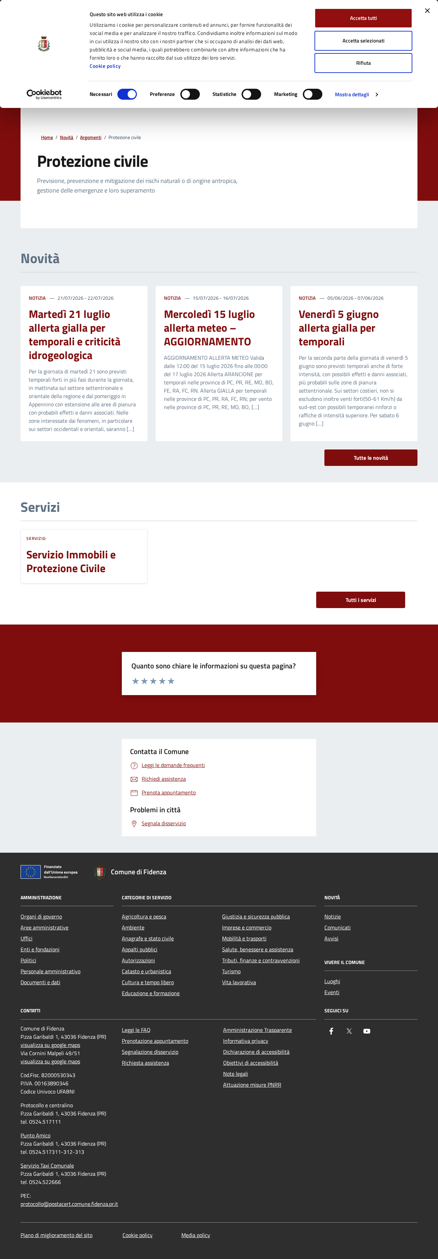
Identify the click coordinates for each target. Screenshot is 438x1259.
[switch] (190, 94)
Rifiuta (363, 63)
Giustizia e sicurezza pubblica (256, 916)
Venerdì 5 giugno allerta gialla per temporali (339, 327)
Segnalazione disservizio (150, 1052)
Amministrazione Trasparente (257, 1030)
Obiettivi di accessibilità (250, 1063)
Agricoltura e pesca (144, 916)
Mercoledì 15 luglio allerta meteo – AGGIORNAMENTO (209, 327)
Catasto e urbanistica (146, 971)
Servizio (36, 538)
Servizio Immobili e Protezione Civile (71, 561)
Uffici (27, 938)
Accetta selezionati (364, 41)
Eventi (331, 992)
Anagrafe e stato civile (148, 938)
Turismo (231, 971)
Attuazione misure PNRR (252, 1085)
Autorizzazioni (138, 960)
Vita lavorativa (239, 982)
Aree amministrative (44, 927)
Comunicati (337, 927)
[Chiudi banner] (427, 10)
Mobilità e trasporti (244, 938)
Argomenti (90, 137)
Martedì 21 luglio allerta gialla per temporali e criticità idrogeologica (74, 334)
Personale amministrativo (50, 971)
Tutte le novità (371, 458)
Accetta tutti (363, 18)
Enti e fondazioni (40, 949)
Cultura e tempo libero (148, 982)
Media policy (195, 1235)
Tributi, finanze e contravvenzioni (261, 960)
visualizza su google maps (50, 1045)
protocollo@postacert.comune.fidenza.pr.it (69, 1204)
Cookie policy (105, 66)
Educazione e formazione (151, 993)
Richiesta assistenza (145, 1063)
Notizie (332, 916)
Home (47, 137)
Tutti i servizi (361, 600)
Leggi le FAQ (136, 1030)
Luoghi (332, 981)
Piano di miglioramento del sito (56, 1235)
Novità (66, 137)
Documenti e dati (40, 982)
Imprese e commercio (246, 927)
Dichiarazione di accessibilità (256, 1052)
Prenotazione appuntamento (155, 1041)
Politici (28, 960)
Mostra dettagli (352, 94)
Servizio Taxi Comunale (47, 1165)
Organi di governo (41, 916)
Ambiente (133, 927)
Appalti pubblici (139, 949)
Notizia (37, 297)
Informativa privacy (245, 1041)
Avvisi (331, 938)
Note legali (235, 1074)
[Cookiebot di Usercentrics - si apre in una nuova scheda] (44, 94)
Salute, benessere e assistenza (257, 949)
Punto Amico (35, 1135)
